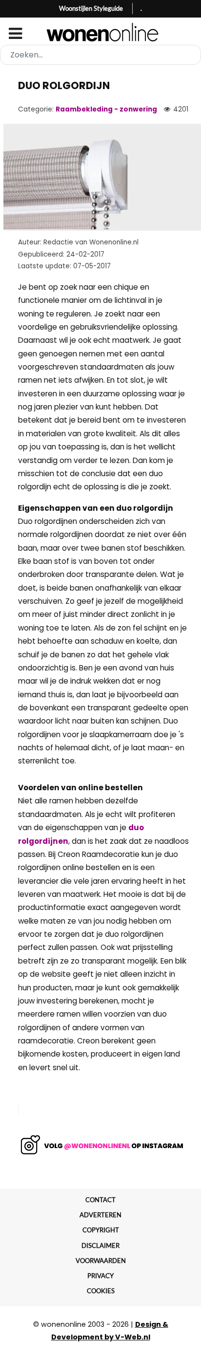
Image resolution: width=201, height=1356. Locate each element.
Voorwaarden (101, 1260)
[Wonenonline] (101, 32)
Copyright (100, 1230)
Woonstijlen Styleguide (91, 8)
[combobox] (100, 55)
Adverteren (100, 1215)
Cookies (101, 1291)
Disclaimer (100, 1245)
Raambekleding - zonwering (106, 109)
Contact (100, 1200)
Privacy (100, 1276)
